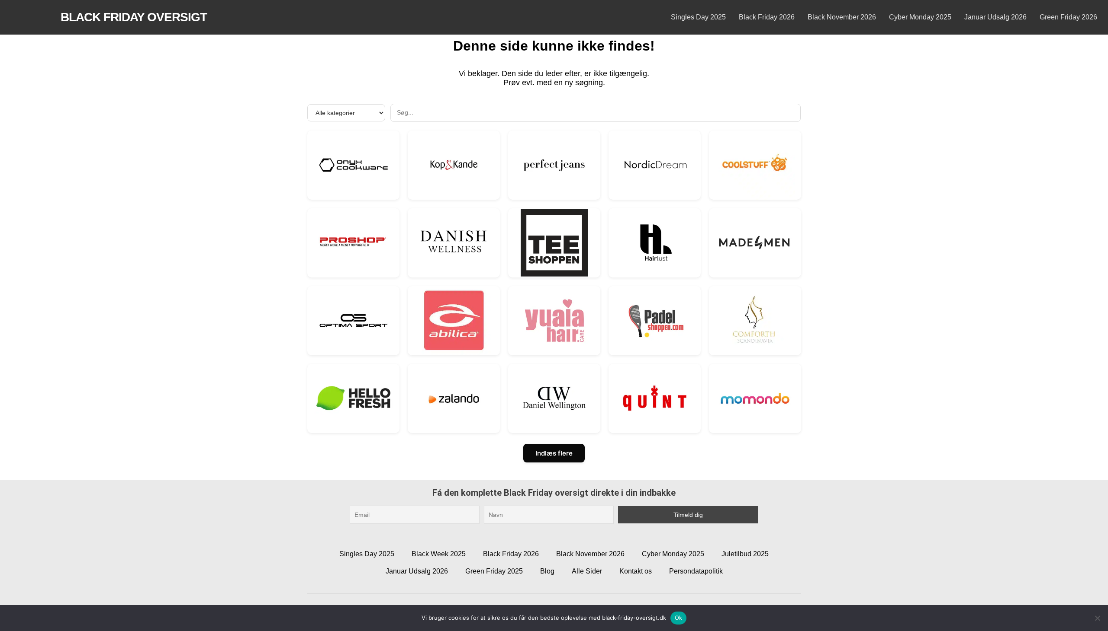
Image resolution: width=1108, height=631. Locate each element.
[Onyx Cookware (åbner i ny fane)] (353, 164)
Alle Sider (587, 571)
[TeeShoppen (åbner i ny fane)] (554, 242)
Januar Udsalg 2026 (995, 17)
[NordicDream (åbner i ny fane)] (654, 164)
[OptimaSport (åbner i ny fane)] (353, 320)
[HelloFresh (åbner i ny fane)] (353, 398)
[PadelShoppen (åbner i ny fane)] (654, 320)
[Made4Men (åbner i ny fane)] (755, 242)
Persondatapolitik (696, 571)
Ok (679, 617)
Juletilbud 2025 (745, 554)
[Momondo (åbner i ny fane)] (755, 398)
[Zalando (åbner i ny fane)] (453, 398)
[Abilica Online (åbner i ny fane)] (453, 320)
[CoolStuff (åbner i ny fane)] (755, 164)
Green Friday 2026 (1068, 17)
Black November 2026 (842, 17)
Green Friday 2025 (494, 571)
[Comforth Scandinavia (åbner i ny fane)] (755, 320)
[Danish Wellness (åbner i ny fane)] (453, 242)
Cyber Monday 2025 (920, 17)
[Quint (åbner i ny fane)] (654, 398)
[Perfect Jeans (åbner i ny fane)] (554, 164)
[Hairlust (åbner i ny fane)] (654, 242)
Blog (547, 571)
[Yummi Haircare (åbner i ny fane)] (554, 320)
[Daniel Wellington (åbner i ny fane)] (554, 398)
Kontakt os (635, 571)
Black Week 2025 (439, 554)
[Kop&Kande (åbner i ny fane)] (453, 164)
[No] (1097, 618)
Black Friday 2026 (767, 17)
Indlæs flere (554, 453)
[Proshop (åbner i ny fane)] (353, 242)
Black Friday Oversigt (134, 17)
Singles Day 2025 (698, 17)
